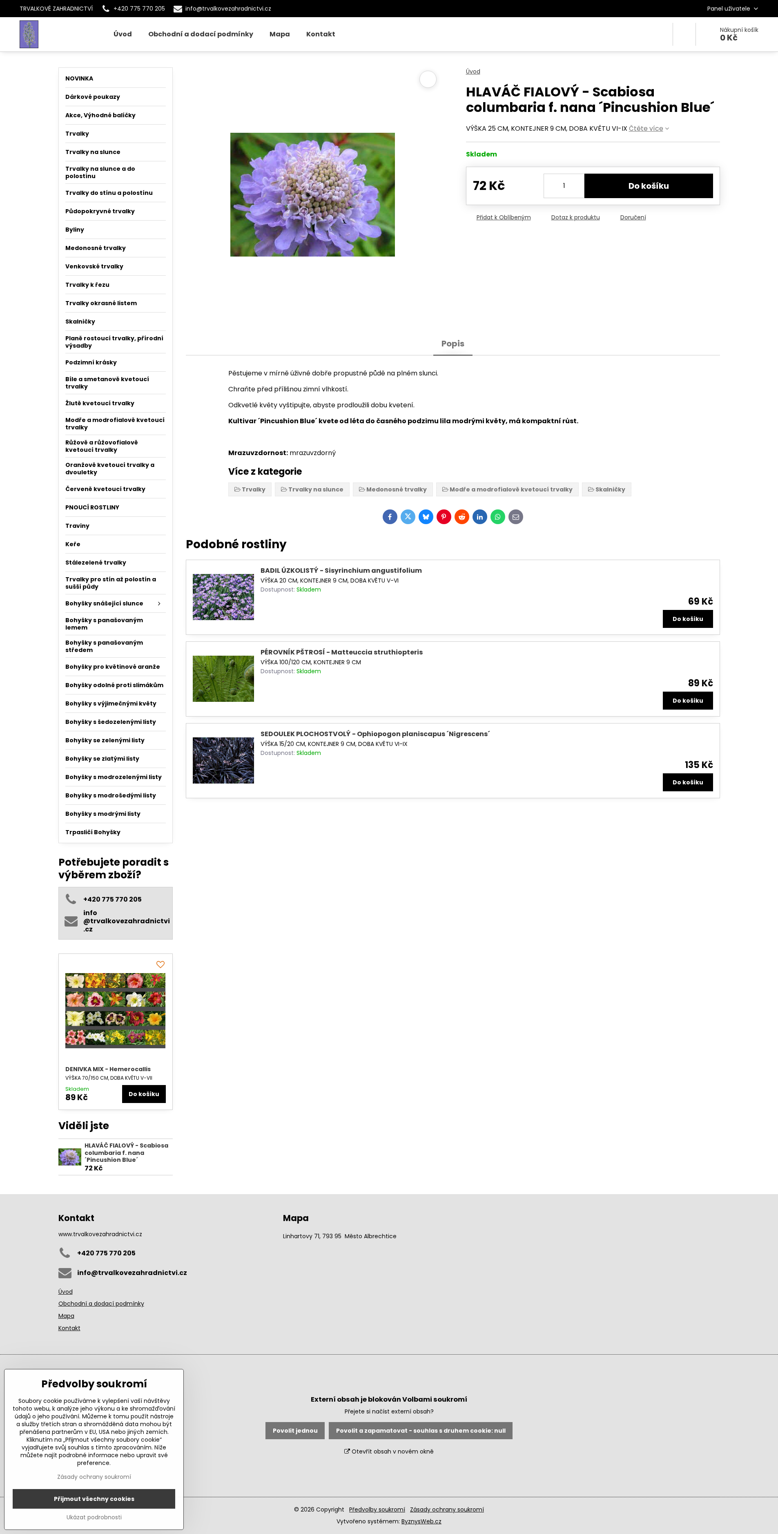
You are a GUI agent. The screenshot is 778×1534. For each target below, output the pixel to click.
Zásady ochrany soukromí (447, 1509)
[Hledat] (684, 34)
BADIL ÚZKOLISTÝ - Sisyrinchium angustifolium (341, 570)
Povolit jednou (295, 1431)
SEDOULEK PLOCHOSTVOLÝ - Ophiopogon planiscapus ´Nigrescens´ (375, 734)
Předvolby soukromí (377, 1509)
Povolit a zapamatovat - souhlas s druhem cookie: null (421, 1431)
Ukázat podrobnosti (94, 1517)
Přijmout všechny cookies (94, 1499)
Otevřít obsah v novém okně (392, 1451)
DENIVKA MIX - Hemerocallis (108, 1069)
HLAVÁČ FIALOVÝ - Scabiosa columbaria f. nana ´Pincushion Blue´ (126, 1152)
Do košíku (649, 186)
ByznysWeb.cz (421, 1521)
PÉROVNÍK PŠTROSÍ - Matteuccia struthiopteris (342, 652)
